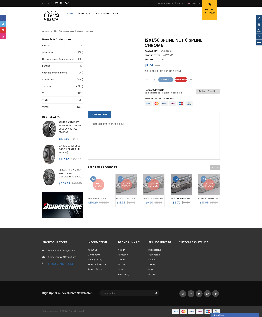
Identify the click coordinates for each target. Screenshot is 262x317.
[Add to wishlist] (190, 79)
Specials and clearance (54, 72)
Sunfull (152, 274)
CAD (184, 3)
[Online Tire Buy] (196, 311)
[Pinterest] (3, 30)
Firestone (123, 254)
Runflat (46, 65)
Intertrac (122, 269)
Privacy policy (95, 259)
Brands (45, 45)
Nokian (121, 249)
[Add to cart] (186, 189)
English (195, 3)
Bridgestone (154, 249)
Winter (45, 106)
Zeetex (152, 264)
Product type (152, 55)
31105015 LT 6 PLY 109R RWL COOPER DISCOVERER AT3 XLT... (70, 173)
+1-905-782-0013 (60, 264)
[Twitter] (3, 24)
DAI (162, 59)
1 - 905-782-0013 (60, 3)
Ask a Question (209, 91)
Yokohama (154, 254)
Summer (47, 86)
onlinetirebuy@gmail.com (62, 257)
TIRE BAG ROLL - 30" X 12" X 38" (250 (106, 198)
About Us (92, 249)
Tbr (44, 93)
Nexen (121, 259)
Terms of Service (97, 264)
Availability (151, 51)
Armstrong (123, 274)
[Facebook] (3, 18)
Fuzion (121, 264)
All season (47, 52)
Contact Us (94, 254)
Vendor (149, 59)
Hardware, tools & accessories (58, 59)
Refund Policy (95, 269)
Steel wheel (48, 79)
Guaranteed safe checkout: (160, 98)
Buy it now (181, 79)
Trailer (45, 100)
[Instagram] (3, 36)
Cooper (152, 259)
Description (99, 114)
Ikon (150, 269)
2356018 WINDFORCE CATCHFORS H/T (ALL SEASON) (70, 149)
